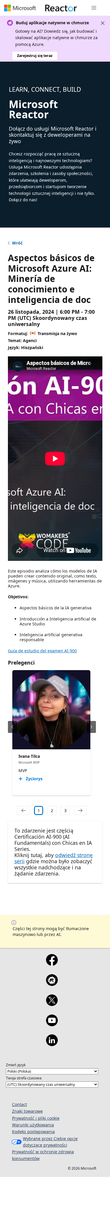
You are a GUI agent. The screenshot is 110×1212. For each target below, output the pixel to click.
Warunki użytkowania (33, 1125)
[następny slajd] (91, 727)
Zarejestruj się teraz (35, 55)
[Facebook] (52, 963)
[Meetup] (52, 983)
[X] (52, 1004)
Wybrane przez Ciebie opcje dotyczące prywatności (50, 1142)
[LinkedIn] (52, 1044)
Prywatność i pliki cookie (36, 1118)
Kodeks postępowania (33, 1131)
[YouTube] (52, 1024)
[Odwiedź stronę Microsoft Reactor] (61, 8)
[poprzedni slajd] (12, 727)
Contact (19, 1104)
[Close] (102, 23)
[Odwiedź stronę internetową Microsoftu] (20, 8)
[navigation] (23, 810)
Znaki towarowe (27, 1111)
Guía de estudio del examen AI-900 (42, 650)
